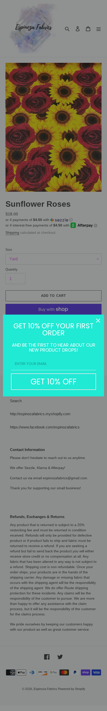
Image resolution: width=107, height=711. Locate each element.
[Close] (98, 321)
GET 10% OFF (54, 381)
